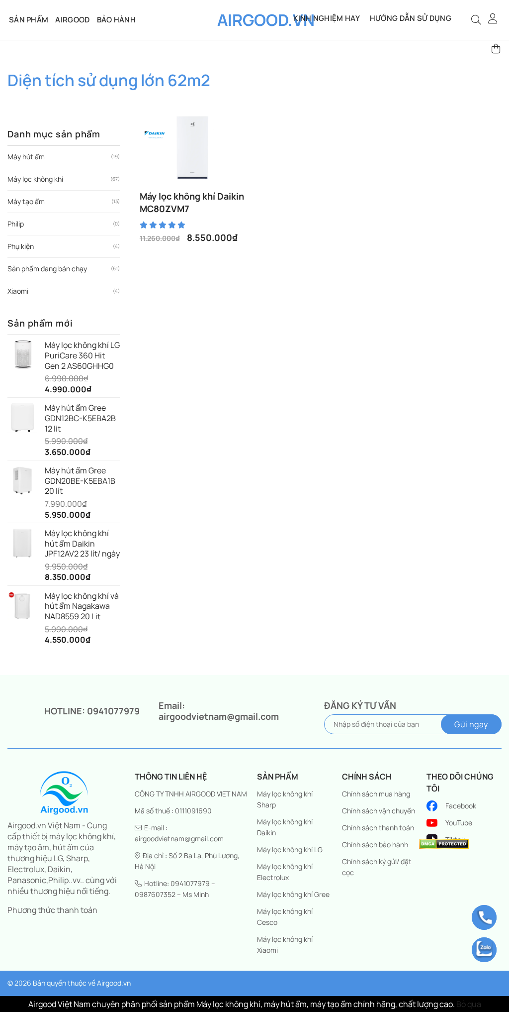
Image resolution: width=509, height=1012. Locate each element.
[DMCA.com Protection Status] (444, 843)
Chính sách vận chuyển (378, 810)
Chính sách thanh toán (378, 827)
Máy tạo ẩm (26, 201)
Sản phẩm (28, 19)
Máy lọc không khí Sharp (285, 799)
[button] (493, 18)
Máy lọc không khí (35, 179)
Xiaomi (17, 291)
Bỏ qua (468, 1004)
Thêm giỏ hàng (196, 189)
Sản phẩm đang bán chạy (47, 268)
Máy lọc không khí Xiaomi (285, 944)
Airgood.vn (254, 20)
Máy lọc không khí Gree (293, 894)
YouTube (458, 822)
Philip (15, 223)
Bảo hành (116, 19)
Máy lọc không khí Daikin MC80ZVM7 (192, 202)
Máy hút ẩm (26, 156)
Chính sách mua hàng (376, 793)
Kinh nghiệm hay (326, 18)
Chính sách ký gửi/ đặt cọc (377, 867)
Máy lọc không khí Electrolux (285, 872)
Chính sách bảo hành (375, 844)
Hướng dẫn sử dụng (410, 18)
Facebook (460, 805)
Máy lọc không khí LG (290, 849)
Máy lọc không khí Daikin (285, 827)
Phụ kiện (20, 246)
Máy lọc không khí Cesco (285, 916)
